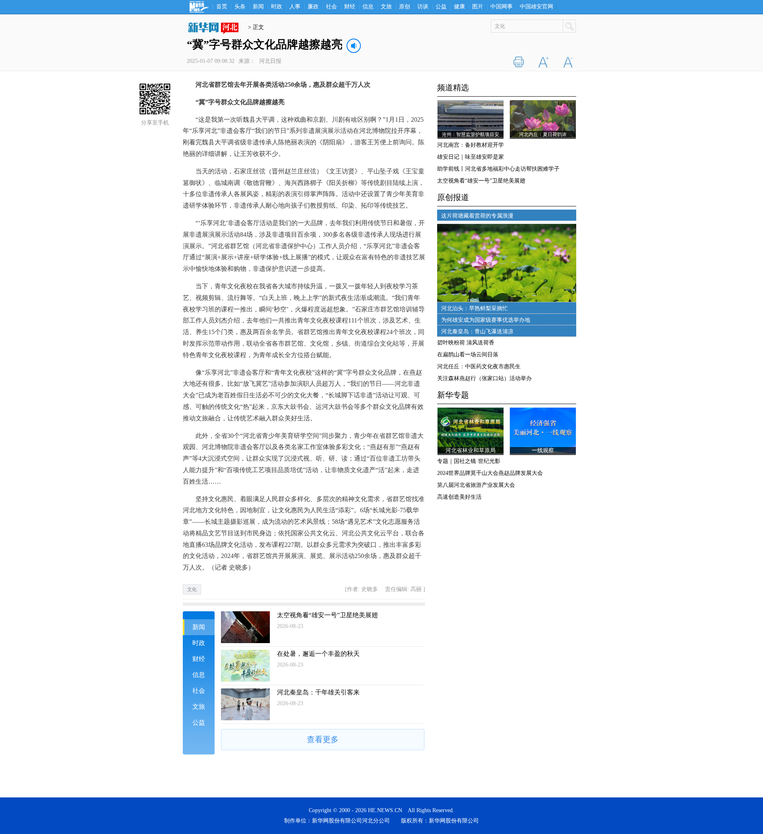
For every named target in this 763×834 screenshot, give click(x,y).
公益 (441, 7)
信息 (368, 7)
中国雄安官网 (536, 7)
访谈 (422, 7)
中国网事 (501, 7)
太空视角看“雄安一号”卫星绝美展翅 (327, 615)
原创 (404, 7)
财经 (349, 7)
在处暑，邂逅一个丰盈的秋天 (318, 653)
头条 (240, 7)
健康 (459, 7)
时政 (276, 7)
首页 (221, 7)
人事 (294, 7)
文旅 (386, 7)
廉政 (313, 7)
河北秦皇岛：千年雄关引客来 (318, 692)
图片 (477, 7)
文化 (192, 589)
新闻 (258, 7)
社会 (331, 7)
